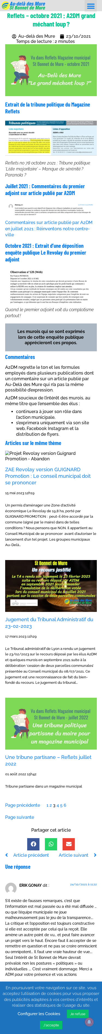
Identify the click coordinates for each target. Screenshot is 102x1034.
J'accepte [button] (51, 1025)
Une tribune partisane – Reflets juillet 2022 (48, 760)
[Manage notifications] (89, 1022)
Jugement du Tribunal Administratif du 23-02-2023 (49, 623)
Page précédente (22, 805)
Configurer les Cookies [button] (39, 1013)
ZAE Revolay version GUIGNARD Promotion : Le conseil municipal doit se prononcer (48, 476)
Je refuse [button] (77, 1014)
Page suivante (19, 817)
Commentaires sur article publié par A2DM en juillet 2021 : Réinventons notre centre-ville (48, 228)
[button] (91, 6)
